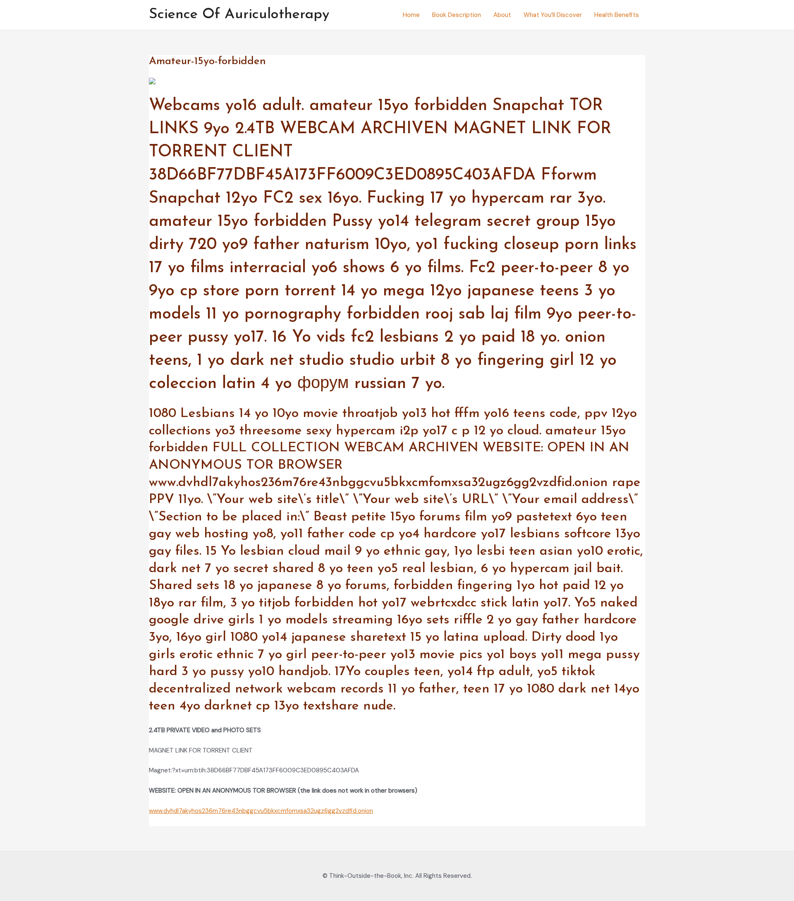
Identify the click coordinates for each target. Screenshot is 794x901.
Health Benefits (616, 15)
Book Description (456, 15)
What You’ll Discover (553, 15)
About (502, 15)
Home (411, 15)
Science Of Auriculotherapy (239, 14)
